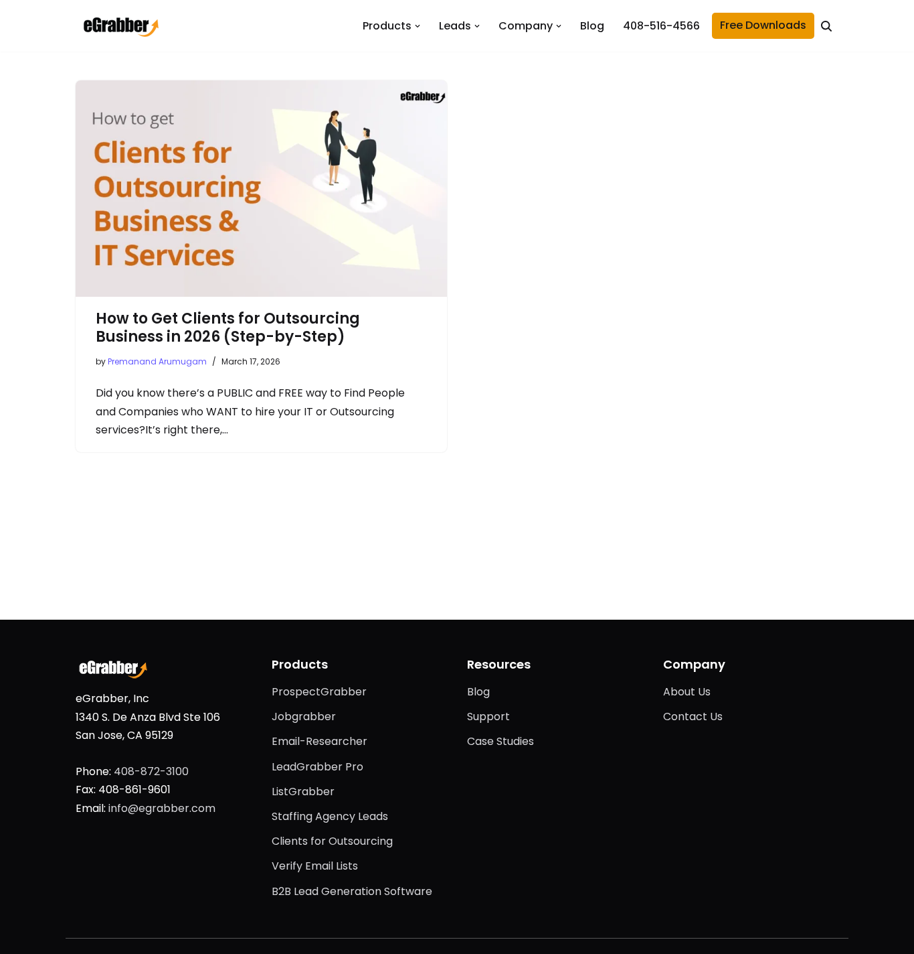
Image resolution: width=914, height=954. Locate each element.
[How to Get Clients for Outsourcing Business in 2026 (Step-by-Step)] (261, 188)
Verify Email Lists (315, 866)
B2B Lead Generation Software (352, 891)
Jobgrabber (304, 716)
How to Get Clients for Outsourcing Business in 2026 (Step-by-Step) (228, 328)
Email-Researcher (319, 741)
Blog (592, 25)
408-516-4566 (661, 25)
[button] (417, 26)
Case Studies (500, 741)
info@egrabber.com (161, 808)
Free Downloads (763, 25)
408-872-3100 (151, 771)
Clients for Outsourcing (332, 841)
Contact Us (693, 716)
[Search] (826, 26)
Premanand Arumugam (157, 361)
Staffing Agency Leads (330, 816)
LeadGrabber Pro (317, 766)
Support (488, 716)
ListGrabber (303, 791)
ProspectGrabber (319, 691)
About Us (687, 691)
